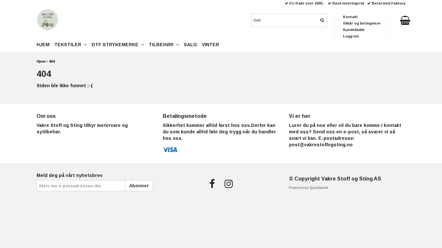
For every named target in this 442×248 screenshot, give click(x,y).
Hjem (41, 61)
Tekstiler (69, 44)
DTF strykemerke (116, 44)
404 (52, 61)
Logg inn (351, 36)
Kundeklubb (353, 30)
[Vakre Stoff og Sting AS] (48, 20)
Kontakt (350, 17)
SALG (190, 44)
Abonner (139, 185)
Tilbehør (162, 44)
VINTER (210, 44)
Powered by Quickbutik (308, 188)
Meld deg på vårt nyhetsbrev (70, 175)
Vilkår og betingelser (362, 23)
